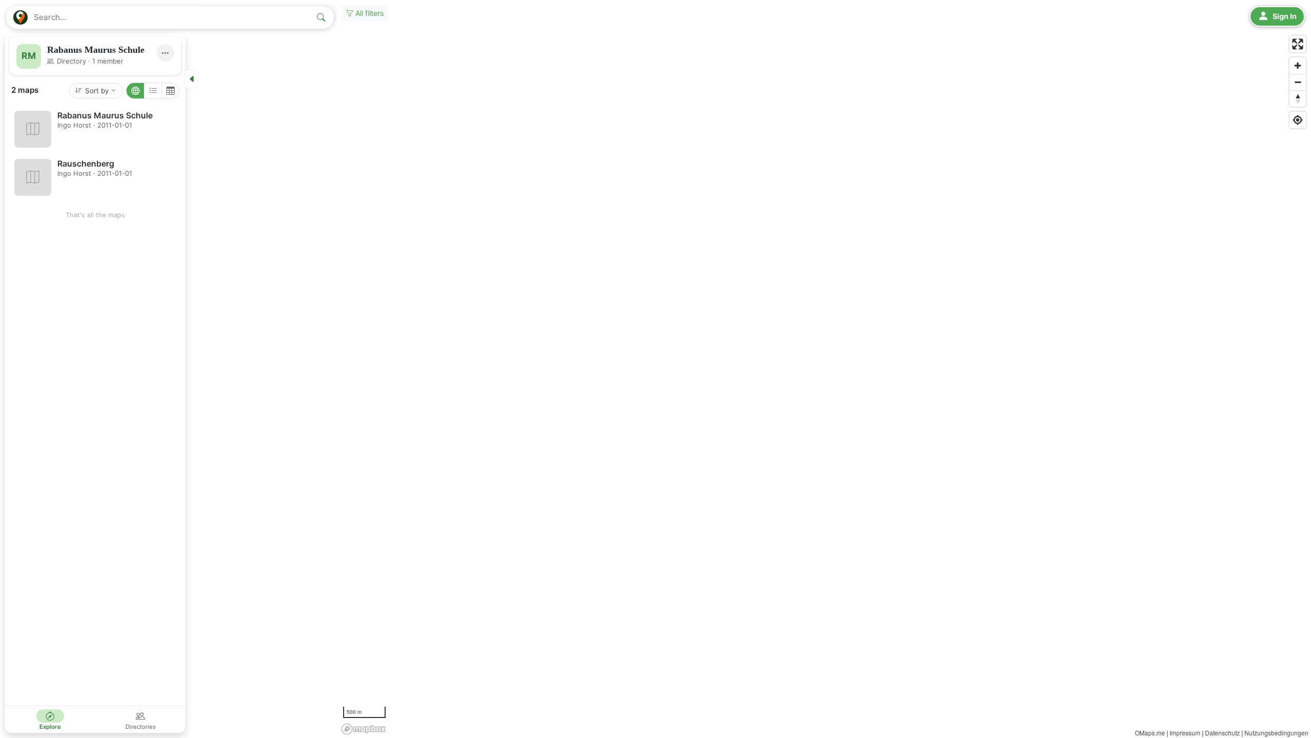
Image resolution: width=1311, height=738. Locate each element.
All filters (368, 13)
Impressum (1185, 732)
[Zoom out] (1297, 82)
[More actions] (165, 52)
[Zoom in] (1297, 65)
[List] (152, 90)
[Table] (170, 90)
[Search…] (321, 17)
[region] (655, 369)
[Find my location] (1297, 120)
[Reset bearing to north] (1297, 98)
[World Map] (135, 90)
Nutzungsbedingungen (1276, 732)
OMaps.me (1150, 732)
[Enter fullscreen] (1297, 44)
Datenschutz (1222, 732)
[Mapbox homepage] (363, 729)
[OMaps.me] (20, 17)
